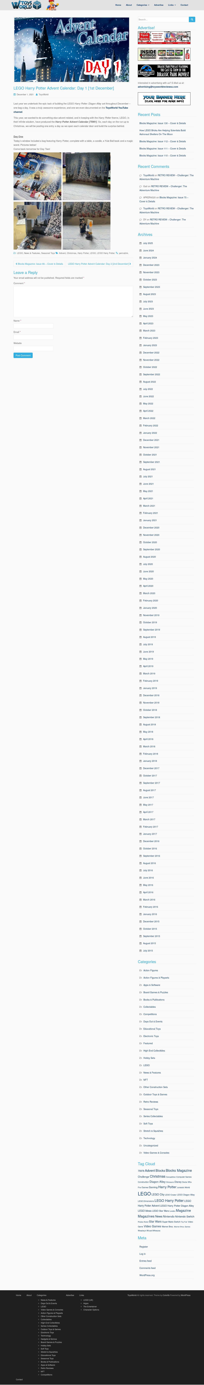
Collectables (149, 1006)
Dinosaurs (170, 1182)
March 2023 (149, 330)
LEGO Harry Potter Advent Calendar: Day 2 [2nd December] (98, 263)
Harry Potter (83, 253)
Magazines (146, 1216)
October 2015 (150, 928)
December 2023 (151, 264)
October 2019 (150, 622)
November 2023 (151, 272)
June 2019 (148, 651)
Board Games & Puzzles (155, 992)
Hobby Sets (149, 1057)
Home (18, 1295)
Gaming (153, 1187)
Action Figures (150, 970)
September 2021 (151, 461)
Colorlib (166, 1295)
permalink (123, 253)
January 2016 (150, 914)
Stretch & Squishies (153, 1130)
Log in (142, 1253)
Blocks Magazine (179, 1170)
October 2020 (150, 542)
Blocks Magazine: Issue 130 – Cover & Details (162, 123)
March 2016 (149, 899)
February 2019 (150, 680)
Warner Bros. (167, 1226)
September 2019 (151, 629)
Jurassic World (183, 1187)
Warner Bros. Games (182, 1226)
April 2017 (148, 812)
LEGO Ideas (145, 1210)
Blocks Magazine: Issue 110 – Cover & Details (162, 155)
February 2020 (150, 600)
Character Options (91, 1309)
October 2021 (150, 454)
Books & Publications (153, 999)
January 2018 (150, 760)
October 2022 (150, 367)
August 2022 (149, 381)
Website (18, 343)
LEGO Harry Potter (106, 253)
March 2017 (149, 819)
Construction (143, 1181)
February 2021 (150, 512)
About (29, 1295)
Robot (146, 1222)
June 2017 (148, 797)
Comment (19, 283)
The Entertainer (90, 1306)
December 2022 (151, 352)
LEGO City (158, 1194)
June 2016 (148, 877)
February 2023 (150, 337)
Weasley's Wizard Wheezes (149, 1230)
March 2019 (149, 673)
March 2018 (149, 746)
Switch (177, 1221)
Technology (149, 1138)
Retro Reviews (150, 1101)
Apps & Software (151, 985)
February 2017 (150, 826)
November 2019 (151, 615)
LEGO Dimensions (146, 1201)
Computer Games (184, 1176)
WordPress (185, 1295)
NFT (145, 1079)
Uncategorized (150, 1145)
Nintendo (169, 1216)
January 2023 (150, 345)
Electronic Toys (151, 1036)
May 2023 (148, 316)
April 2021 (148, 498)
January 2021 (150, 520)
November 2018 (151, 702)
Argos (85, 1303)
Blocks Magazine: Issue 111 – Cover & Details (162, 148)
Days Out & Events (152, 1021)
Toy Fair (184, 1222)
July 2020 (148, 564)
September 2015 (151, 936)
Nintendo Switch (184, 1216)
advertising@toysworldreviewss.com (158, 86)
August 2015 (149, 943)
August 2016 (149, 863)
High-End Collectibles (154, 1050)
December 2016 (151, 841)
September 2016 (151, 855)
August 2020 (149, 556)
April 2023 (148, 323)
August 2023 (149, 294)
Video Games (152, 1226)
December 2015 (151, 921)
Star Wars (155, 1221)
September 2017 (151, 782)
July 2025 (148, 243)
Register (143, 1246)
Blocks (160, 1170)
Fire (139, 1187)
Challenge (143, 1176)
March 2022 (149, 418)
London (172, 1211)
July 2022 (148, 389)
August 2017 (149, 790)
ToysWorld (43, 94)
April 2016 (148, 892)
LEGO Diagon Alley (186, 1194)
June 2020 (148, 571)
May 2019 (148, 658)
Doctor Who (187, 1182)
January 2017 (150, 833)
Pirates (140, 1222)
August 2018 (149, 724)
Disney (178, 1181)
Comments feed (147, 1268)
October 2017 (150, 775)
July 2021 (148, 476)
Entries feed (145, 1260)
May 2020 (148, 578)
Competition (171, 1177)
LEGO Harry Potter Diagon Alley (177, 1205)
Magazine (183, 1210)
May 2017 (148, 804)
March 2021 (149, 505)
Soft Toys (148, 1123)
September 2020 (151, 549)
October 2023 (150, 279)
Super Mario (167, 1221)
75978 (141, 1170)
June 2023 (148, 308)
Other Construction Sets (155, 1087)
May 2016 (148, 884)
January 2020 (150, 607)
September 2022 (151, 374)
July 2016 (148, 870)
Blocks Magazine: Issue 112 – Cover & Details (162, 141)
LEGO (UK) (88, 1300)
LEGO (20, 253)
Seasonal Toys (48, 253)
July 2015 (148, 950)
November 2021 (151, 447)
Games (145, 1187)
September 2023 (151, 286)
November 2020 (151, 534)
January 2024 (150, 257)
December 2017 (151, 768)
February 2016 (150, 906)
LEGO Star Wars (160, 1210)
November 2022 (151, 359)
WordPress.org (147, 1275)
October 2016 (150, 848)
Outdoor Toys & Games (155, 1094)
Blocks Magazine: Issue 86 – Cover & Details (40, 263)
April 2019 (148, 666)
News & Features (32, 253)
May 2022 (148, 403)
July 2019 (148, 644)
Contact (19, 1379)
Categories (41, 1295)
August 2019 (149, 637)
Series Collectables (153, 1116)
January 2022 (150, 432)
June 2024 (148, 250)
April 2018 (148, 739)
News (158, 1216)
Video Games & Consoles (156, 1152)
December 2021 (151, 439)
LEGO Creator (170, 1194)
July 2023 (148, 301)
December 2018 (151, 695)
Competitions (150, 1014)
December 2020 (151, 527)
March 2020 (149, 593)
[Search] (192, 19)
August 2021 (149, 469)
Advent (62, 253)
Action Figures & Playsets (156, 977)
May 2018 (148, 731)
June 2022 (148, 396)
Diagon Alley (157, 1182)
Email (17, 332)
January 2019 (150, 688)
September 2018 (151, 717)
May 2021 (148, 491)
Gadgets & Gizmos (49, 1339)
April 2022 (148, 410)
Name (17, 320)
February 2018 (150, 753)
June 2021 (148, 483)
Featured (148, 1043)
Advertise (70, 1295)
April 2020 (148, 585)
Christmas (71, 253)
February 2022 (150, 425)
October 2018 (150, 709)
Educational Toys (152, 1028)
